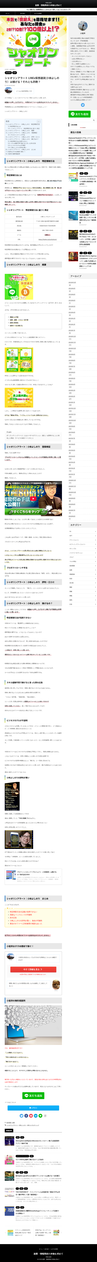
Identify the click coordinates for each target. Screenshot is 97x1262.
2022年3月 (72, 390)
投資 (71, 578)
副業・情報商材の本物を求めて (48, 5)
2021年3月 (72, 462)
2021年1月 (72, 474)
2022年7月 (72, 366)
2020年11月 (72, 486)
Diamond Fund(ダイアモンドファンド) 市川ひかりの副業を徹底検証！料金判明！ (82, 140)
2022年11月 (72, 342)
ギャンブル (73, 548)
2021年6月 (72, 444)
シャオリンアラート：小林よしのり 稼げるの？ (23, 139)
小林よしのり (22, 1125)
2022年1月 (72, 402)
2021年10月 (72, 420)
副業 (13, 1122)
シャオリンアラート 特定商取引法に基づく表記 (25, 128)
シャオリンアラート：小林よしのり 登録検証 (22, 133)
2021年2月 (72, 468)
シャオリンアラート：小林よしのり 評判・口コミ (23, 137)
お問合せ (34, 1108)
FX (70, 531)
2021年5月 (72, 450)
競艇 (71, 591)
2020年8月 (72, 504)
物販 (71, 587)
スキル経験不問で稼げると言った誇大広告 (23, 143)
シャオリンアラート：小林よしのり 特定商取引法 (23, 124)
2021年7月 (72, 438)
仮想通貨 (9, 1122)
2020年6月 (72, 516)
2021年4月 (72, 456)
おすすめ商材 (38, 13)
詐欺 (71, 604)
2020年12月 (72, 480)
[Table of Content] (38, 121)
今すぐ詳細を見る (31, 969)
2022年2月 (72, 396)
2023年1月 (72, 330)
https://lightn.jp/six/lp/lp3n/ (48, 239)
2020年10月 (72, 492)
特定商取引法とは (15, 126)
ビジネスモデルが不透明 (18, 145)
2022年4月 (72, 384)
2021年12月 (72, 408)
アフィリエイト (74, 540)
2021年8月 (72, 432)
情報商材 (72, 574)
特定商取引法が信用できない (19, 141)
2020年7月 (72, 510)
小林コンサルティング (33, 1125)
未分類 (72, 583)
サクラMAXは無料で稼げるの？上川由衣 (29, 1159)
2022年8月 (72, 360)
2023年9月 (72, 288)
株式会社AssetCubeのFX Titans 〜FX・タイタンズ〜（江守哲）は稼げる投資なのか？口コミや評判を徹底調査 (83, 158)
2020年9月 (72, 498)
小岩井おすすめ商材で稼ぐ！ (16, 152)
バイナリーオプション (76, 553)
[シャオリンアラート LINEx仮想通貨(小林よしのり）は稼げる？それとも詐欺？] (36, 1116)
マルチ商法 (73, 561)
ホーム (7, 13)
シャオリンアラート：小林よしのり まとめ (21, 149)
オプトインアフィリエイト (77, 544)
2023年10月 (72, 282)
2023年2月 (72, 324)
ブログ (72, 557)
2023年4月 (72, 312)
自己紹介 (22, 13)
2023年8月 (72, 294)
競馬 (71, 600)
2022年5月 (72, 378)
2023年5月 (72, 306)
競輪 (71, 595)
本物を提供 (48, 1257)
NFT (71, 536)
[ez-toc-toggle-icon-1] (38, 121)
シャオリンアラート (12, 1125)
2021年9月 (72, 426)
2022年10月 (72, 348)
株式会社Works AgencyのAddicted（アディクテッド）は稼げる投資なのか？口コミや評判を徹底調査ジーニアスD (83, 165)
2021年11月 (72, 414)
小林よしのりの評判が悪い (19, 147)
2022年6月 (72, 372)
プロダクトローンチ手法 (17, 135)
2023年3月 (72, 318)
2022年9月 (72, 354)
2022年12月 (72, 336)
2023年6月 (72, 300)
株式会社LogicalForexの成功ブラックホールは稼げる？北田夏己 (38, 1176)
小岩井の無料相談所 (13, 154)
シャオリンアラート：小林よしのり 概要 (20, 130)
